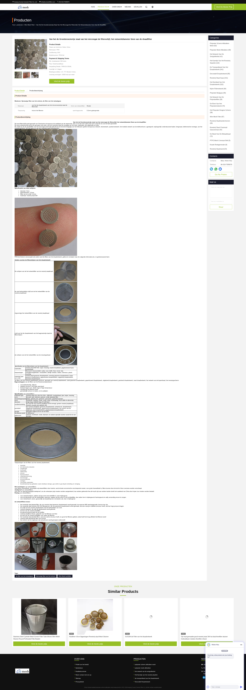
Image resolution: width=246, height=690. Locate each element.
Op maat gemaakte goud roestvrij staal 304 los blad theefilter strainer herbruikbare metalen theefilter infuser (148, 638)
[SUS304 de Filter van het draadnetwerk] (95, 617)
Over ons (116, 7)
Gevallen (138, 7)
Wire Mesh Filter (29, 25)
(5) (220, 140)
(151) (219, 78)
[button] (15, 620)
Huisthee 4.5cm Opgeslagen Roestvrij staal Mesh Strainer (33, 636)
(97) (217, 117)
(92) (219, 45)
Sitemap (78, 678)
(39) (220, 50)
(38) (220, 111)
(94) (218, 88)
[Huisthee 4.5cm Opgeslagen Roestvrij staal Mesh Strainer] (39, 617)
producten (20, 25)
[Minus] (241, 645)
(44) (218, 129)
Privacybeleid (80, 682)
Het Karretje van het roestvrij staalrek (146, 675)
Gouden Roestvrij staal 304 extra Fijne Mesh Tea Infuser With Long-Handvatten (204, 638)
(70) (217, 105)
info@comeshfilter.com (48, 2)
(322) (217, 83)
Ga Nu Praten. (221, 174)
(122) (220, 62)
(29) (217, 98)
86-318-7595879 (64, 2)
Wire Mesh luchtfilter (65, 576)
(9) (218, 145)
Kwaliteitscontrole (81, 671)
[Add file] (208, 687)
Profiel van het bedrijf (82, 664)
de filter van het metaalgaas (24, 576)
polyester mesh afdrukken (143, 668)
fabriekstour (79, 668)
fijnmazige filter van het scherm (45, 576)
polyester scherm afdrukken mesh (145, 664)
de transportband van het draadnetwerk (147, 678)
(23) (218, 149)
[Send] (241, 687)
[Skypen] (211, 169)
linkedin (204, 677)
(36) (218, 93)
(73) (220, 135)
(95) (220, 74)
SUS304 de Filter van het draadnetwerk (82, 636)
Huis (93, 7)
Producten (103, 7)
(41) (217, 55)
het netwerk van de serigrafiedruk (145, 671)
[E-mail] (220, 169)
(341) (219, 68)
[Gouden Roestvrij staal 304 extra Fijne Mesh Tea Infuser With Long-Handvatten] (207, 617)
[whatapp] (216, 169)
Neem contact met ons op (83, 675)
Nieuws (128, 7)
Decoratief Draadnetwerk (142, 682)
